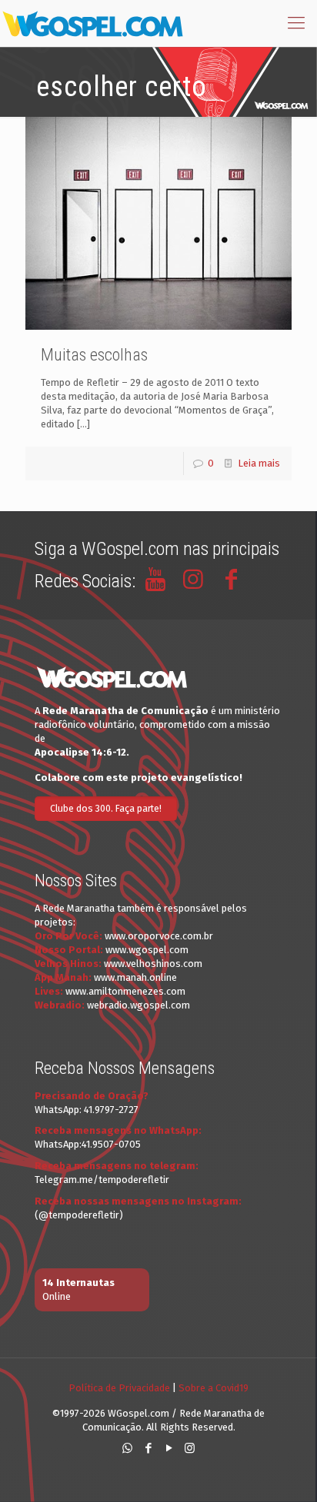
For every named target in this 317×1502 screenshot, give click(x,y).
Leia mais (259, 463)
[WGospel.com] (92, 23)
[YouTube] (169, 1448)
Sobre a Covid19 (214, 1388)
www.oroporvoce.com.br (159, 936)
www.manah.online (135, 977)
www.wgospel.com (147, 949)
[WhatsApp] (127, 1448)
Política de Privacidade (119, 1388)
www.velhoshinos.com (153, 963)
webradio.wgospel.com (138, 1005)
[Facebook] (148, 1448)
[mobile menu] (296, 23)
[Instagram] (190, 1448)
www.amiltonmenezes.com (125, 991)
